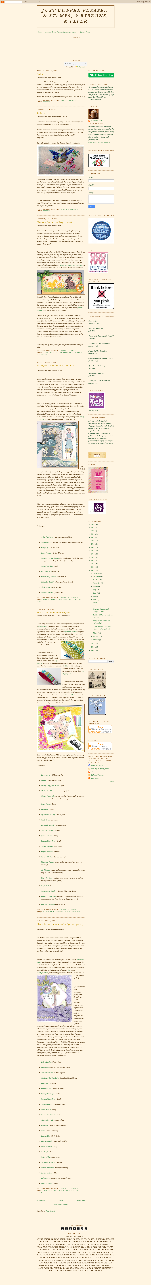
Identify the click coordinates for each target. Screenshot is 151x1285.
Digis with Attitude (48, 825)
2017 (93, 550)
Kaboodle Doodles (47, 1167)
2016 (93, 554)
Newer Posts (41, 1200)
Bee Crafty (45, 809)
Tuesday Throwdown (48, 841)
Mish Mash (95, 778)
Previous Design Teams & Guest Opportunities (60, 32)
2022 (93, 534)
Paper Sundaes (46, 553)
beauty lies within (97, 765)
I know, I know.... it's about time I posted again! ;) (60, 924)
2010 (93, 644)
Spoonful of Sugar (48, 1094)
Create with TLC (71, 695)
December (96, 573)
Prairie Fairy (45, 1136)
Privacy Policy (85, 32)
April (95, 599)
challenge (77, 599)
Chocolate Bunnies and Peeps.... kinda (55, 222)
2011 (93, 570)
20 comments (73, 597)
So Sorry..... (42, 113)
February (96, 636)
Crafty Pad (45, 886)
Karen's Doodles (47, 1183)
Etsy (66, 666)
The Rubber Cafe (47, 1120)
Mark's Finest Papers (48, 791)
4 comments (73, 100)
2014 (93, 560)
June (95, 593)
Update (40, 74)
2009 (93, 647)
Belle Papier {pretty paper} (100, 768)
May (94, 596)
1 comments (73, 350)
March (95, 633)
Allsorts (43, 780)
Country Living (67, 911)
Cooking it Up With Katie (50, 1078)
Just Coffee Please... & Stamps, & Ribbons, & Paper (75, 16)
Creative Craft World (48, 1115)
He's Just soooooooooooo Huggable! (54, 612)
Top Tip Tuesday (47, 1073)
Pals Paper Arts (46, 571)
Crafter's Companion (48, 896)
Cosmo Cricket (49, 352)
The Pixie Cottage (47, 862)
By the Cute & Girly (48, 814)
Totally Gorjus (46, 542)
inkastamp (94, 772)
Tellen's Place (46, 1157)
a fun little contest (70, 631)
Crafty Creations (47, 851)
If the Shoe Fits (46, 835)
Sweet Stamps (46, 804)
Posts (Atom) (50, 1211)
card (70, 599)
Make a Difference (97, 775)
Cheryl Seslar (42, 626)
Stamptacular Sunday (49, 891)
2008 (93, 650)
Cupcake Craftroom (48, 904)
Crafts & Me (45, 820)
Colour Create (46, 1178)
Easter (59, 352)
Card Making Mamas (48, 576)
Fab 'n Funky (46, 1062)
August (95, 586)
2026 (93, 524)
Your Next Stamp (47, 830)
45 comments (73, 909)
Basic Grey (62, 599)
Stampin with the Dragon (50, 558)
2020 (93, 541)
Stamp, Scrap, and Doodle (50, 785)
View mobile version (61, 1204)
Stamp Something (47, 566)
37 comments (73, 1188)
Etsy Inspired (46, 775)
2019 (93, 544)
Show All (112, 781)
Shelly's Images (46, 587)
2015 (93, 557)
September (97, 583)
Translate (82, 67)
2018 (93, 547)
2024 (93, 527)
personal (47, 102)
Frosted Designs (47, 1173)
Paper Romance (46, 1146)
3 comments (73, 209)
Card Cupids (45, 870)
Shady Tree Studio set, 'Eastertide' (71, 265)
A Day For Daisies (50, 599)
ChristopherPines (42, 973)
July (94, 590)
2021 (93, 537)
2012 (93, 567)
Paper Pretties (46, 1109)
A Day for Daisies (47, 537)
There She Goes (47, 878)
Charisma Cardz (47, 1141)
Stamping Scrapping (48, 1162)
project (72, 352)
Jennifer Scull (97, 120)
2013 (93, 564)
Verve (43, 1131)
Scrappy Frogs (46, 1104)
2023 (93, 531)
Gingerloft (44, 547)
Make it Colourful (47, 796)
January (96, 639)
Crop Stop (45, 1083)
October (96, 580)
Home (40, 32)
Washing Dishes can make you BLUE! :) (56, 365)
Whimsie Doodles (47, 592)
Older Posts (81, 1200)
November (96, 576)
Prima (65, 352)
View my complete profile (99, 143)
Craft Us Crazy (46, 1088)
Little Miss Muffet (47, 582)
